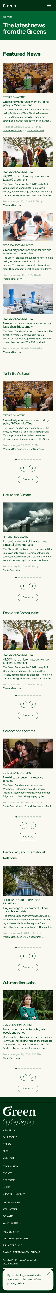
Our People (10, 1137)
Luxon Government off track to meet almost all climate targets (25, 543)
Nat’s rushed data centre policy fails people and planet (24, 1031)
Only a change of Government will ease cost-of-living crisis (26, 910)
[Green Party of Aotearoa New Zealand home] (19, 1111)
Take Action (10, 1167)
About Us (9, 1130)
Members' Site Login (15, 1239)
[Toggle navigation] (49, 5)
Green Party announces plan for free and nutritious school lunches (27, 252)
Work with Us (12, 1223)
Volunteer (10, 1209)
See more (28, 479)
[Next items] (32, 468)
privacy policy (15, 1283)
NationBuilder (10, 1264)
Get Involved (11, 1203)
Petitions (9, 1180)
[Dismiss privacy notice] (48, 1274)
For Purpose (17, 1260)
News (6, 1151)
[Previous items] (23, 468)
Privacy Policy (12, 1245)
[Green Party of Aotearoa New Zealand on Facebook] (6, 1122)
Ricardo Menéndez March (38, 806)
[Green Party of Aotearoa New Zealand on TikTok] (30, 1122)
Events (7, 1173)
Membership (11, 1232)
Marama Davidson (12, 131)
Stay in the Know (14, 1194)
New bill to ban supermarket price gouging (23, 779)
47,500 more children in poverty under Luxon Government (26, 178)
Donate (8, 1216)
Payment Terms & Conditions (21, 1252)
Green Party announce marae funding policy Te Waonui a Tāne (26, 103)
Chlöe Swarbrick (35, 131)
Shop (6, 1187)
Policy (7, 1144)
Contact (8, 1158)
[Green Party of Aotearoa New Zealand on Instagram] (14, 1122)
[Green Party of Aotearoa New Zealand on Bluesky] (22, 1122)
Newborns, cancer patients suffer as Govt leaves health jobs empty (27, 325)
